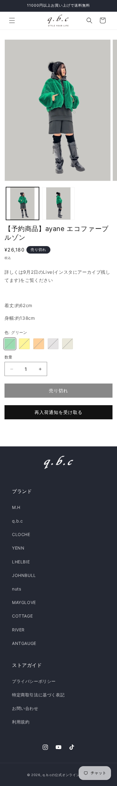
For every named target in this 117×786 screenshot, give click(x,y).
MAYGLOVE (24, 602)
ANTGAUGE (24, 643)
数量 (8, 357)
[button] (12, 20)
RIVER (18, 629)
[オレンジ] (38, 343)
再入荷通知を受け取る (58, 412)
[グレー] (53, 343)
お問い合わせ (25, 708)
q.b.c (17, 520)
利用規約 (20, 721)
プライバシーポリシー (34, 681)
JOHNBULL (24, 575)
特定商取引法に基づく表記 (38, 694)
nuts (16, 588)
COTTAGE (22, 615)
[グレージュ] (67, 343)
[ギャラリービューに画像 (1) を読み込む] (22, 203)
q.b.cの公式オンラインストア (66, 775)
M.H (16, 507)
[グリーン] (9, 343)
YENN (18, 547)
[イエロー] (24, 343)
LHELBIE (21, 561)
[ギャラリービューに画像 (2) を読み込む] (58, 203)
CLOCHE (21, 534)
